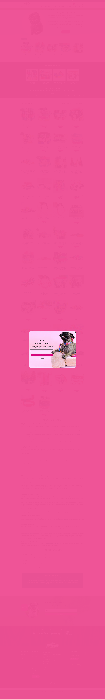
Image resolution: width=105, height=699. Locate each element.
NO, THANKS (41, 358)
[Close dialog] (75, 333)
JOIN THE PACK (41, 354)
